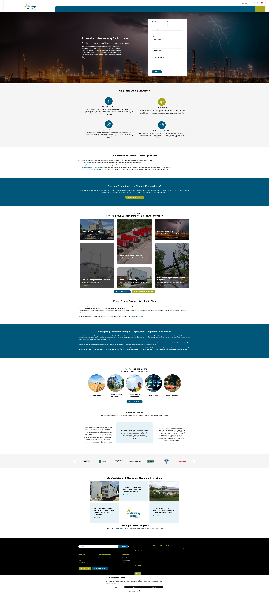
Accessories (81, 562)
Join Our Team (211, 3)
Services (221, 9)
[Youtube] (262, 2)
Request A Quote (232, 3)
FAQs (123, 562)
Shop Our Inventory (221, 3)
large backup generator (102, 336)
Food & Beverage (172, 396)
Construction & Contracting (134, 396)
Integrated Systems (210, 9)
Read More (126, 494)
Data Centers (153, 396)
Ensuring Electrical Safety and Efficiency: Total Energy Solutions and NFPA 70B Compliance (104, 511)
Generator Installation (88, 162)
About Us (238, 9)
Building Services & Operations (116, 396)
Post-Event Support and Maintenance (92, 169)
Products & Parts (182, 9)
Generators (81, 558)
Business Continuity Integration (91, 167)
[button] (182, 9)
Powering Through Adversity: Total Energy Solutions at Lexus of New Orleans (133, 489)
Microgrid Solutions (87, 165)
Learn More (86, 237)
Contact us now (138, 316)
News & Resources (120, 528)
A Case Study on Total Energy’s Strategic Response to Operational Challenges (163, 510)
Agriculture (97, 396)
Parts (79, 560)
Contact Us (248, 9)
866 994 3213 (244, 3)
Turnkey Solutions (196, 9)
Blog (99, 558)
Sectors (230, 9)
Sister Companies (127, 558)
